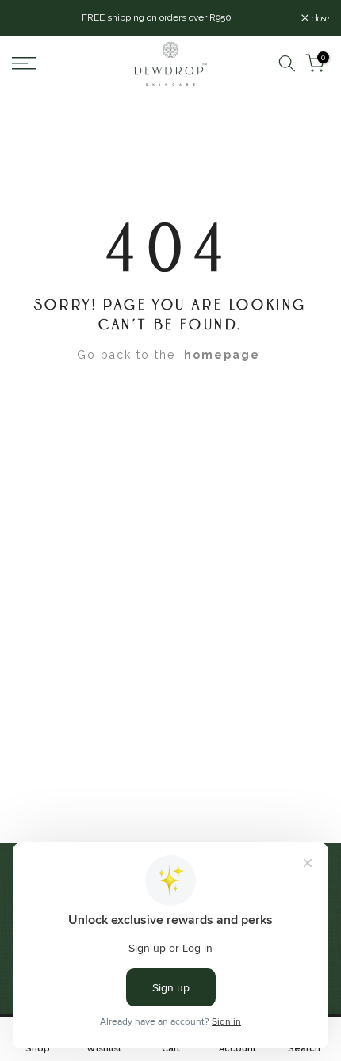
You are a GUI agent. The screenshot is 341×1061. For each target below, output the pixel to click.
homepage (222, 354)
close (318, 18)
